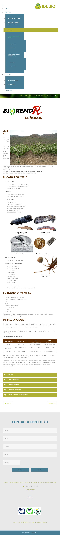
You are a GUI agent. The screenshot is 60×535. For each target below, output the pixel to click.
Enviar (39, 470)
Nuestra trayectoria (14, 18)
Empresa (8, 12)
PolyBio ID (13, 48)
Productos (8, 30)
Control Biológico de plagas (14, 37)
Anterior (8, 403)
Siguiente (51, 403)
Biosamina (13, 66)
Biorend (12, 62)
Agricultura (11, 84)
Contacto (8, 90)
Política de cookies (41, 522)
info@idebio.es (30, 489)
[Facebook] (30, 498)
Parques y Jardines (13, 80)
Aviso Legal (16, 522)
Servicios (8, 74)
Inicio (7, 8)
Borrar (20, 470)
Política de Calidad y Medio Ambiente (14, 23)
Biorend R (12, 44)
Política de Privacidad (27, 522)
